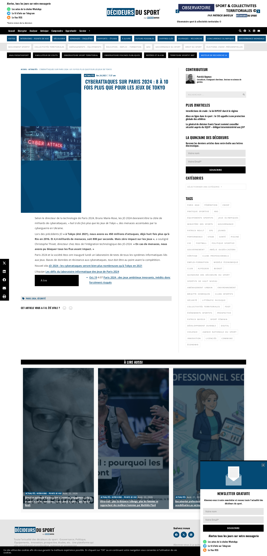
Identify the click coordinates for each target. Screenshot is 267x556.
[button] (263, 465)
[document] (133, 278)
